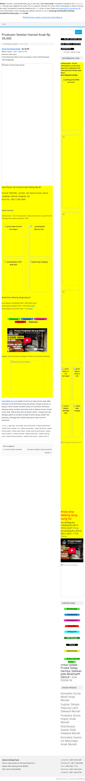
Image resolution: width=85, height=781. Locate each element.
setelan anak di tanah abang (35, 431)
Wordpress (81, 779)
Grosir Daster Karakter (12, 449)
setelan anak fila (18, 434)
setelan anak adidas (27, 428)
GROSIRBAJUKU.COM (9, 401)
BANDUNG (64, 769)
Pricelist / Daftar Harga (72, 52)
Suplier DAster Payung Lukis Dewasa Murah (70, 707)
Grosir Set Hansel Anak (11, 49)
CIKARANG (65, 760)
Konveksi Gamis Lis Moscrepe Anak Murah (71, 740)
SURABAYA (64, 772)
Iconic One (59, 779)
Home (4, 24)
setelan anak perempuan (14, 436)
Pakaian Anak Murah (43, 426)
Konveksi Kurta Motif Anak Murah (71, 696)
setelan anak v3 (44, 436)
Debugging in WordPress (68, 8)
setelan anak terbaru (30, 436)
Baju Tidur (12, 426)
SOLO (63, 766)
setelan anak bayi (40, 428)
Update (13, 428)
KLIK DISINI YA (69, 678)
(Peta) (34, 303)
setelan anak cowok (18, 431)
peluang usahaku (11, 44)
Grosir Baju (19, 426)
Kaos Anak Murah (30, 426)
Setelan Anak (6, 428)
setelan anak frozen (31, 434)
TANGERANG (65, 763)
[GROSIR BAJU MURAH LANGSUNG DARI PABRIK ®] (42, 17)
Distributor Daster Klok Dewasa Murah (70, 729)
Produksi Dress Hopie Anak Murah (70, 718)
